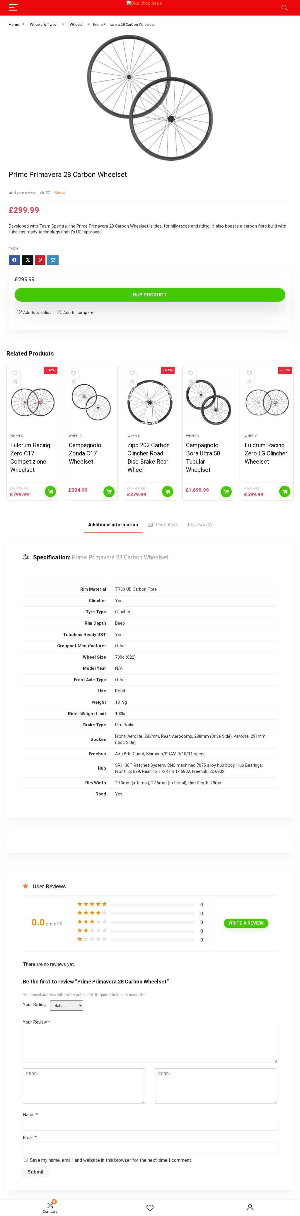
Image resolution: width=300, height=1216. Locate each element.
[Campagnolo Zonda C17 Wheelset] (91, 402)
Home (14, 24)
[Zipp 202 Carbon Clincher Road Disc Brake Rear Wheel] (150, 402)
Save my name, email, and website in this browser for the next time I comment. (111, 1160)
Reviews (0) (200, 524)
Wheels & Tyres (43, 24)
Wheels (76, 24)
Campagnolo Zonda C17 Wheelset (85, 453)
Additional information (113, 524)
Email (30, 1137)
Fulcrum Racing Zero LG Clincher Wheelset (266, 453)
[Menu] (13, 8)
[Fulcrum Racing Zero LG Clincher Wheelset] (267, 402)
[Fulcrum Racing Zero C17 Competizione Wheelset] (32, 402)
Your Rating (34, 1004)
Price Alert (167, 524)
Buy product (150, 295)
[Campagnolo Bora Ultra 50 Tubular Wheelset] (208, 402)
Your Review (36, 1022)
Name (30, 1114)
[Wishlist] (150, 1208)
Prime (13, 248)
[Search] (284, 8)
